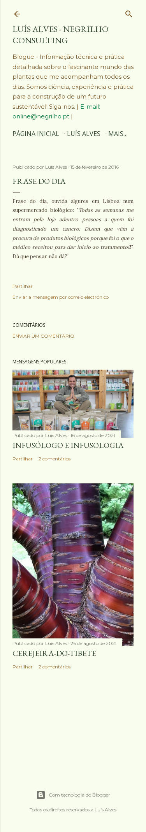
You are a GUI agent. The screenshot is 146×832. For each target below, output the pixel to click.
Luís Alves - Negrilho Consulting (60, 34)
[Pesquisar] (129, 12)
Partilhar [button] (22, 286)
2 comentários (54, 459)
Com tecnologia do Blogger (79, 795)
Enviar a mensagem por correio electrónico (60, 297)
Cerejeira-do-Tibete (54, 653)
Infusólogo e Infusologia (68, 445)
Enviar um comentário (43, 336)
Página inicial (35, 133)
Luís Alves (83, 133)
